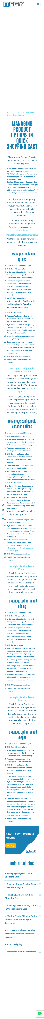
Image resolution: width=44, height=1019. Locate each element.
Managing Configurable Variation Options (22, 370)
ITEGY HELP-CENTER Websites (20, 112)
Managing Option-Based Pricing (22, 568)
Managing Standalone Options (22, 234)
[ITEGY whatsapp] (39, 1013)
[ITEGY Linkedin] (3, 509)
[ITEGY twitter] (3, 505)
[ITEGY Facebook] (3, 500)
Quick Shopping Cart (16, 115)
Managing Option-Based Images (22, 699)
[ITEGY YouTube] (3, 518)
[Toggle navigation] (38, 4)
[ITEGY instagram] (3, 514)
